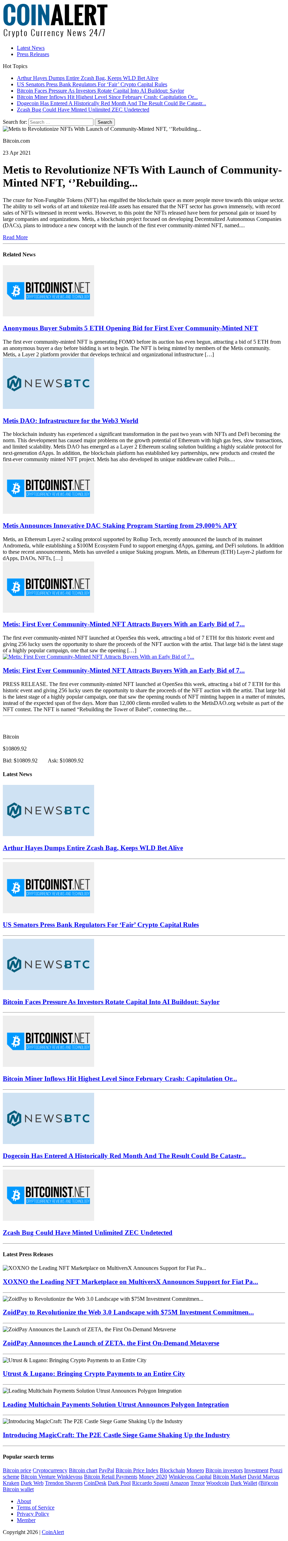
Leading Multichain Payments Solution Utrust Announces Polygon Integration (116, 1404)
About (24, 1501)
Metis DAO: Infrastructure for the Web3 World (70, 420)
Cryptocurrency (50, 1470)
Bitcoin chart (83, 1470)
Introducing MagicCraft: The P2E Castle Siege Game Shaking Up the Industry (116, 1435)
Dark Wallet (243, 1483)
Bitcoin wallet (18, 1489)
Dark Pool (119, 1483)
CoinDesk (95, 1483)
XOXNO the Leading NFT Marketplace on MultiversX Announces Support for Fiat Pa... (130, 1281)
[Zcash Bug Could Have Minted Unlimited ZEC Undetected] (48, 1219)
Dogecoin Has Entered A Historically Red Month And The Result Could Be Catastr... (124, 1155)
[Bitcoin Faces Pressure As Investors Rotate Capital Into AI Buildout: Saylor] (48, 988)
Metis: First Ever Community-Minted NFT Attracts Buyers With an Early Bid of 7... (124, 624)
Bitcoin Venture (39, 1477)
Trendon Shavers (64, 1483)
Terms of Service (35, 1507)
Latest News (31, 48)
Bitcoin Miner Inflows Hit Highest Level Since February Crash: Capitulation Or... (120, 1078)
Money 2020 (153, 1477)
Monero (195, 1470)
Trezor (197, 1483)
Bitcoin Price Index (137, 1470)
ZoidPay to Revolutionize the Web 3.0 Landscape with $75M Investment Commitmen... (128, 1312)
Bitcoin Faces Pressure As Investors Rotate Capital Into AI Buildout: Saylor (111, 1001)
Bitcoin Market (229, 1477)
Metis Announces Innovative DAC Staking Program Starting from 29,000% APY (120, 525)
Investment (256, 1470)
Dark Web (32, 1483)
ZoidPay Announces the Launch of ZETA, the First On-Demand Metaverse (111, 1343)
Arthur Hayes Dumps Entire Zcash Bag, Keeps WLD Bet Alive (93, 848)
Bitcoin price (17, 1470)
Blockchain (172, 1470)
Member (26, 1520)
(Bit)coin (268, 1483)
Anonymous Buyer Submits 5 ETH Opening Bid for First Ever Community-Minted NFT (130, 328)
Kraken (11, 1483)
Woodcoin (217, 1483)
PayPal (106, 1470)
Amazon (179, 1483)
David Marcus (263, 1477)
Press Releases (33, 54)
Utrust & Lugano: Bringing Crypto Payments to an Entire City (94, 1373)
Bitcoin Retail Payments (110, 1477)
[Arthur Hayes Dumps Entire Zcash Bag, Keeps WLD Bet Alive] (48, 834)
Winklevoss (70, 1477)
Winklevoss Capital (190, 1477)
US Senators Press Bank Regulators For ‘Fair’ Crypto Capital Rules (101, 924)
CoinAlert (53, 1532)
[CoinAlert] (144, 21)
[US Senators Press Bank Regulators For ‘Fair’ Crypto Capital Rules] (48, 911)
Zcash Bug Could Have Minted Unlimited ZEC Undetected (87, 1232)
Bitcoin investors (224, 1470)
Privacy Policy (33, 1514)
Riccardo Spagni (150, 1483)
